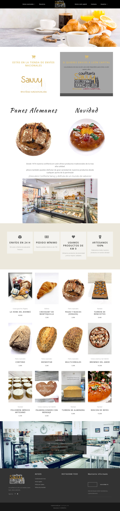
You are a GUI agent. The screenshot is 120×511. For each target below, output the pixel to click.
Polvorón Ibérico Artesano (20, 411)
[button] (2, 26)
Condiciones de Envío (40, 479)
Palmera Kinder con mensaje (47, 411)
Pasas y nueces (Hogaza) (73, 313)
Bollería (47, 309)
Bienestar (46, 362)
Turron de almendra (73, 410)
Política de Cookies (39, 484)
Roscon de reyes (100, 410)
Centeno (20, 362)
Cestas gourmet (17, 309)
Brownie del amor (100, 362)
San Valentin (105, 359)
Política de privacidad (40, 487)
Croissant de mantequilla (47, 313)
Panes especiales (73, 309)
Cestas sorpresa (96, 359)
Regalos (25, 309)
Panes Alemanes (33, 110)
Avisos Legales (38, 481)
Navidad (86, 110)
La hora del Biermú (20, 312)
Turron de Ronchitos (100, 313)
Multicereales (73, 362)
